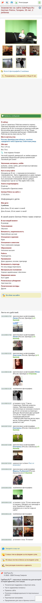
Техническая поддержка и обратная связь (20, 585)
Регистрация (23, 2)
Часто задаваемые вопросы (15, 588)
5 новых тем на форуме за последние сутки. (21, 554)
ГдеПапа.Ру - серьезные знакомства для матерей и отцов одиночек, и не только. (21, 580)
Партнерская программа (14, 598)
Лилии (15, 318)
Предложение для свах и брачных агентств (20, 600)
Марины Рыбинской (21, 471)
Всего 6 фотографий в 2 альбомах (16, 71)
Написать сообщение (12, 116)
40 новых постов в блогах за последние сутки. (22, 560)
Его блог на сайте (13, 295)
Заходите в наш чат (12, 548)
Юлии (37, 372)
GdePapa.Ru (8, 573)
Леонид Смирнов (20, 575)
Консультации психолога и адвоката (18, 565)
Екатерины (17, 428)
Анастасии (17, 355)
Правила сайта (10, 590)
